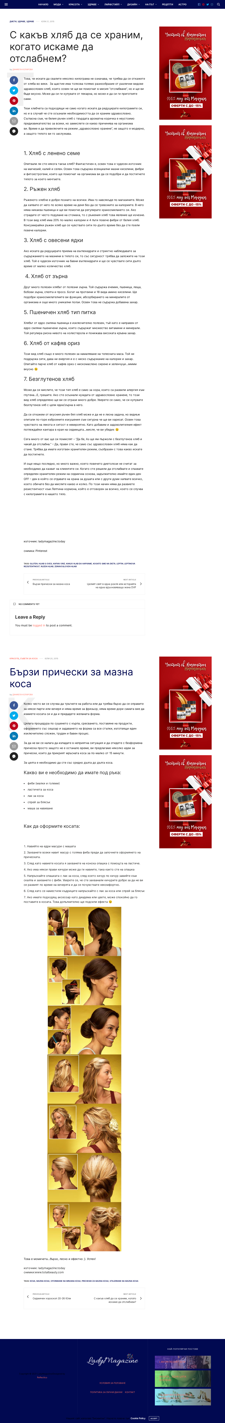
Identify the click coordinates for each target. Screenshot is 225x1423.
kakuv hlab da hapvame (79, 563)
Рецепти (167, 4)
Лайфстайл (111, 4)
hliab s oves (45, 563)
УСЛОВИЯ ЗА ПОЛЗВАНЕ (112, 1383)
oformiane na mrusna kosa (66, 1281)
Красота (74, 4)
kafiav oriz (59, 563)
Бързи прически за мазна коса (71, 678)
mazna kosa (43, 1281)
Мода (57, 4)
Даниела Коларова (22, 69)
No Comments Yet (29, 604)
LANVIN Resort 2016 (172, 1361)
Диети (13, 21)
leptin (120, 563)
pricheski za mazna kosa (95, 1281)
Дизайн (132, 4)
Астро (182, 4)
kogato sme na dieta (104, 563)
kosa (32, 1281)
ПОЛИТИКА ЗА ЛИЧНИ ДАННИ (106, 1392)
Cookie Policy (138, 1418)
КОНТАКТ (130, 1392)
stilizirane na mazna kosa (124, 1281)
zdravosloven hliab (65, 566)
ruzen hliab (47, 566)
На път (149, 4)
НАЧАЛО (43, 4)
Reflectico (42, 1377)
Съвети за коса (29, 659)
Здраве (92, 4)
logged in (39, 625)
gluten (34, 563)
